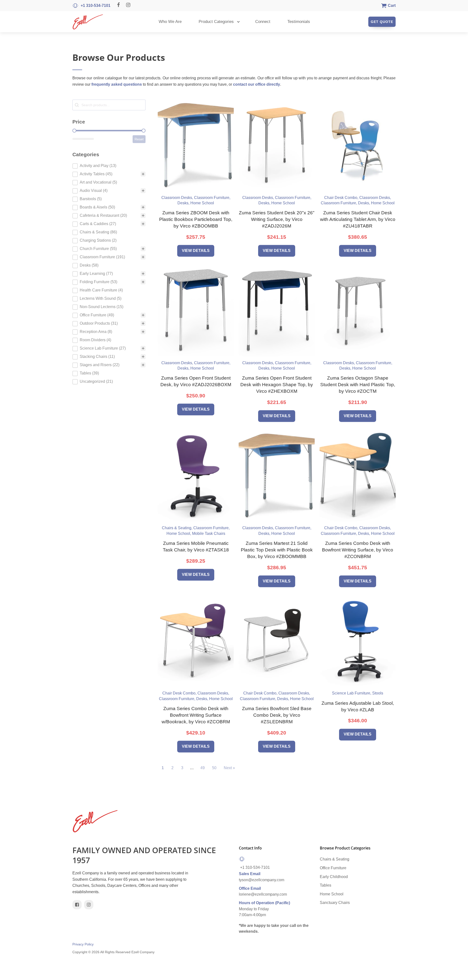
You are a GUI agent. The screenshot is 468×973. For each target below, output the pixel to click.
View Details (196, 250)
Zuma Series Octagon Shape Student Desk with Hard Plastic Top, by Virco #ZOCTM (357, 384)
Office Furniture (333, 868)
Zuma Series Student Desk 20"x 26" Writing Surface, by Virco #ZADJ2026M (276, 219)
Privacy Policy (83, 944)
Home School (331, 894)
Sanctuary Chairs (335, 903)
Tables (325, 885)
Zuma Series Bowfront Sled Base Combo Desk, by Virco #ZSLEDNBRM (277, 715)
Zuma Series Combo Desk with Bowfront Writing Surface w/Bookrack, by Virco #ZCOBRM (196, 715)
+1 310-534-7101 (255, 867)
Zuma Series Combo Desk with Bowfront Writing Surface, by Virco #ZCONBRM (357, 550)
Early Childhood (334, 877)
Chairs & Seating (334, 859)
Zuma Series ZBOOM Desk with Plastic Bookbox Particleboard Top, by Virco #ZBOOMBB (195, 219)
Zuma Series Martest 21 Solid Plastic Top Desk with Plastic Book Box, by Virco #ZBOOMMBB (277, 550)
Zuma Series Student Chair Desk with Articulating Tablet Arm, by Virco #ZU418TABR (357, 219)
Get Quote (382, 22)
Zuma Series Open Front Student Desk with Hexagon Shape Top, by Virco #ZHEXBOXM (276, 384)
